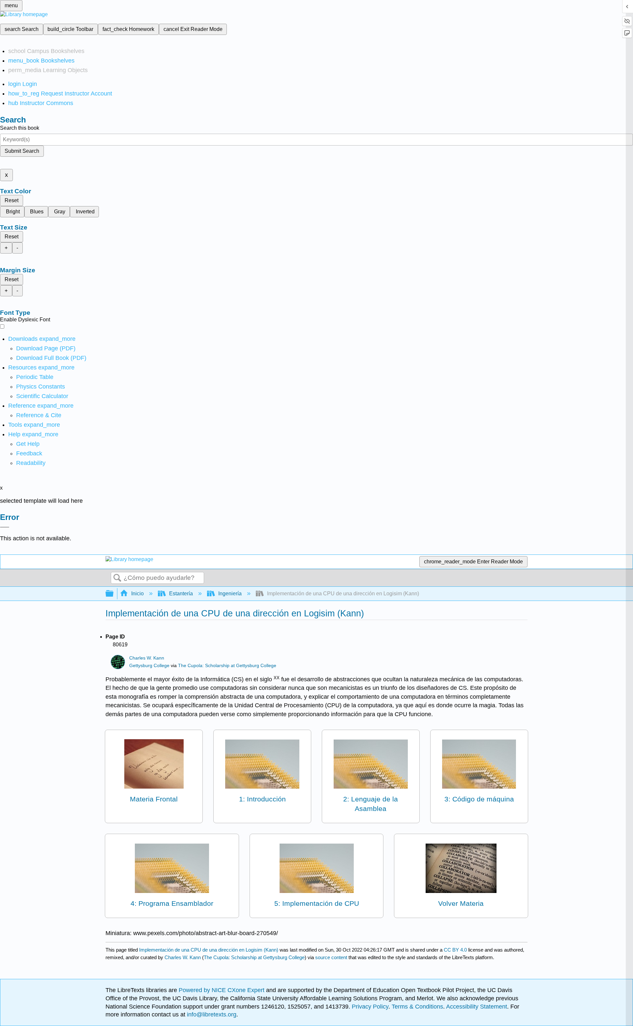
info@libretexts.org (210, 1014)
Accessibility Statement (476, 1006)
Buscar (117, 578)
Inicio (137, 593)
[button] (29, 453)
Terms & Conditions (417, 1006)
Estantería (181, 593)
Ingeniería (230, 593)
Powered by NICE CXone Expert (222, 990)
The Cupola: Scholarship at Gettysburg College (227, 665)
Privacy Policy (370, 1006)
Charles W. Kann (146, 658)
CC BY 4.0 (455, 950)
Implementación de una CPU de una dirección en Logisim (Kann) (208, 950)
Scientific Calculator (42, 396)
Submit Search (22, 151)
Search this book (19, 128)
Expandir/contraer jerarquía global (113, 593)
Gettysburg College (149, 665)
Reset (11, 200)
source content (331, 957)
